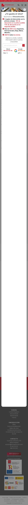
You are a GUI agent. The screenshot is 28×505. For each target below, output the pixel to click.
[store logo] (7, 6)
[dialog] (14, 252)
